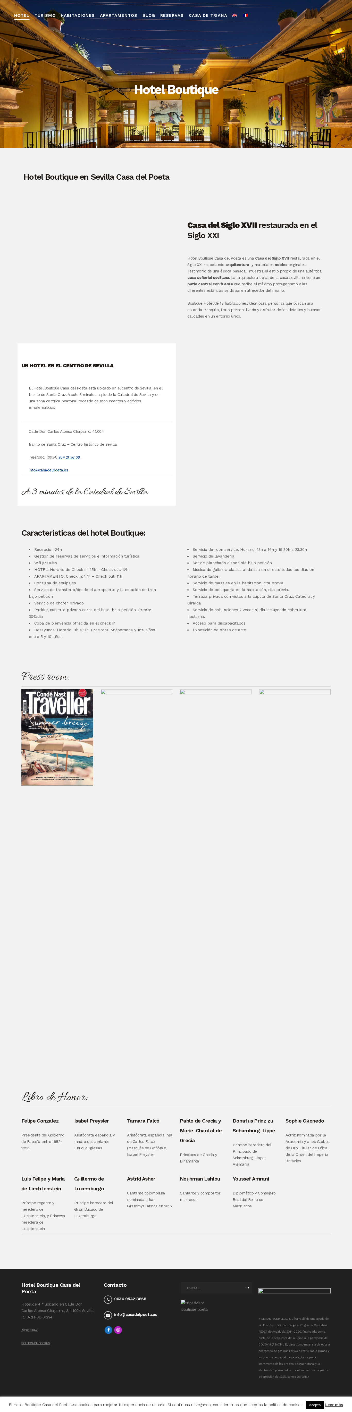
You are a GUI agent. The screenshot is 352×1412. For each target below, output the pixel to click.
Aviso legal (29, 1330)
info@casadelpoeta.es (48, 470)
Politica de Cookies (35, 1343)
